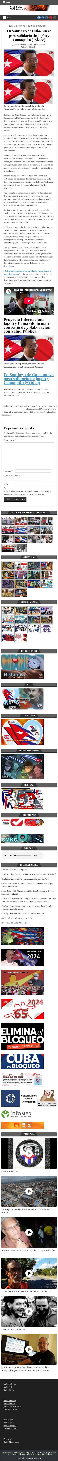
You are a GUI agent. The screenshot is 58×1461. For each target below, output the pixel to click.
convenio (39, 389)
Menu (8, 2)
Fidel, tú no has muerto (13, 1329)
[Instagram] (47, 17)
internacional (16, 392)
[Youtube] (51, 17)
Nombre (8, 471)
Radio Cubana (10, 1384)
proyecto (33, 392)
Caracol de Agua (11, 1428)
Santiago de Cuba (35, 26)
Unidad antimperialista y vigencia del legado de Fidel (25, 879)
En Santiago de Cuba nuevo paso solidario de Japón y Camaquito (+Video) (29, 35)
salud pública (44, 392)
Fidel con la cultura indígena (14, 870)
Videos (45, 26)
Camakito (17, 389)
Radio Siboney (10, 1401)
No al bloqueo (16, 26)
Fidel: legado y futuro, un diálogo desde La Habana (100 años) (28, 874)
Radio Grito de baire (13, 1406)
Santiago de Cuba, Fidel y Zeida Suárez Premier (22, 914)
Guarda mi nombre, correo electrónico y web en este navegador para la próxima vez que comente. (27, 492)
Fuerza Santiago (11, 1409)
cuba (46, 389)
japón (25, 392)
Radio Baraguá (10, 1426)
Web (6, 484)
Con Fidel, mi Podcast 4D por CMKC (17, 918)
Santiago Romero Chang (23, 44)
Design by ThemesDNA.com (29, 1458)
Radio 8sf (8, 1387)
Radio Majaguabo (11, 1442)
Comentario (10, 440)
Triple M (8, 1439)
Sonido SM (8, 1420)
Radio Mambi (9, 1404)
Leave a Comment (29, 47)
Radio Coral (9, 1423)
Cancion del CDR (9, 1171)
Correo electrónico (13, 476)
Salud (25, 26)
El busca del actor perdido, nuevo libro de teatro (25, 1291)
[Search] (54, 17)
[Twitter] (39, 17)
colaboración (28, 389)
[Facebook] (43, 17)
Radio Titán (9, 1390)
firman (7, 392)
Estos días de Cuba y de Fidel (14, 923)
